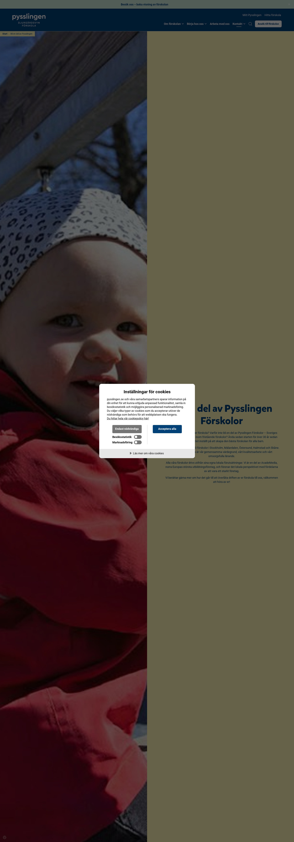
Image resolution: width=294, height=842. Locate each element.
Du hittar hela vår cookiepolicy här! (128, 418)
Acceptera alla (167, 428)
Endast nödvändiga (127, 428)
